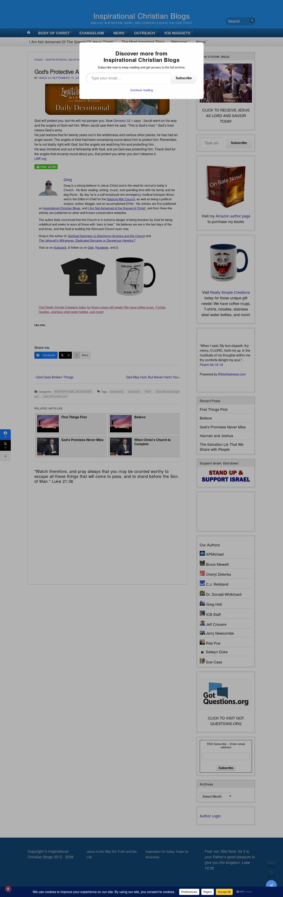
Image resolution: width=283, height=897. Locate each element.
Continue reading (141, 90)
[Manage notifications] (8, 889)
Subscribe (184, 78)
